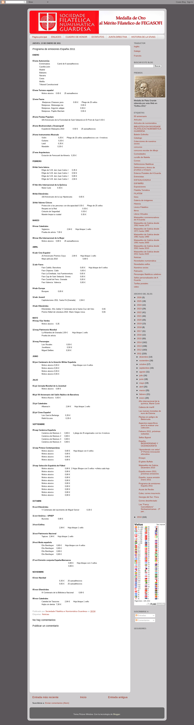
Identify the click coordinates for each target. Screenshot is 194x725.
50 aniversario (140, 116)
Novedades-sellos (142, 264)
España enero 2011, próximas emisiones (149, 472)
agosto (142, 372)
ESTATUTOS (98, 37)
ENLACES (56, 37)
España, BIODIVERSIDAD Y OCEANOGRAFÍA (148, 443)
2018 (139, 327)
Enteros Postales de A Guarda (147, 173)
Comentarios (143, 620)
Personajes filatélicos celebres (147, 274)
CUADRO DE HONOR (76, 37)
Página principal (39, 37)
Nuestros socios (141, 268)
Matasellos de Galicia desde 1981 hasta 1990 (146, 235)
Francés (137, 56)
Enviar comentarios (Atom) (57, 703)
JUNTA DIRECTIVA (118, 37)
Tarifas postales (141, 283)
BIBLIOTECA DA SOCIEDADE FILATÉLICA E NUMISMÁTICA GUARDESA (147, 129)
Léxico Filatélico (141, 207)
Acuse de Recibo (146, 489)
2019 (139, 324)
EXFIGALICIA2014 (142, 180)
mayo (142, 383)
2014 (139, 342)
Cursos (137, 161)
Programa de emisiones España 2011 (149, 484)
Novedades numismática (145, 261)
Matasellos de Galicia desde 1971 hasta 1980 (146, 230)
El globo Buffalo (146, 462)
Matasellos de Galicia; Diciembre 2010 (148, 466)
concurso (138, 147)
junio (141, 379)
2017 (139, 331)
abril (141, 387)
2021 (139, 316)
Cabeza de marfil (146, 407)
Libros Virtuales (141, 214)
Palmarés (138, 271)
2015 (139, 338)
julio (141, 375)
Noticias (45, 614)
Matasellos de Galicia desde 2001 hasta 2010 (146, 247)
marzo (142, 390)
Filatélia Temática (142, 190)
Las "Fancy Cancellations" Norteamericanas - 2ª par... (149, 507)
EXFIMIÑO (139, 183)
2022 (139, 312)
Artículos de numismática (145, 123)
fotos (136, 197)
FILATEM (138, 193)
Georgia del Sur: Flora (149, 497)
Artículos (138, 120)
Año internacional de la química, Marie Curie (149, 402)
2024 (139, 305)
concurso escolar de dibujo (146, 150)
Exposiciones (140, 187)
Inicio (83, 697)
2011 (139, 354)
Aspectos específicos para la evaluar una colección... (148, 425)
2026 (139, 297)
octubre (143, 364)
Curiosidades (140, 154)
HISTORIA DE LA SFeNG (143, 37)
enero (142, 398)
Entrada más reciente (45, 697)
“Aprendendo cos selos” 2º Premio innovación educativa (149, 452)
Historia (137, 204)
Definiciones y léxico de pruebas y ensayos (144, 168)
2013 (139, 346)
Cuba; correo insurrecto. (150, 493)
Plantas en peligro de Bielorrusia (148, 418)
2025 (139, 301)
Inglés (136, 46)
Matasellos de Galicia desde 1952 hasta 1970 (146, 224)
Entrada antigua (118, 697)
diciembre (144, 357)
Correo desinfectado (148, 501)
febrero (142, 394)
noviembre (144, 361)
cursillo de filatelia (142, 157)
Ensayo (142, 458)
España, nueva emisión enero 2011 (149, 478)
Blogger (116, 714)
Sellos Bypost (145, 437)
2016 (139, 335)
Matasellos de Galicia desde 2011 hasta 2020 (146, 253)
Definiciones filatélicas (144, 164)
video (136, 287)
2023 (139, 309)
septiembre (144, 368)
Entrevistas (139, 177)
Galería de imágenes (143, 200)
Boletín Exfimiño (141, 134)
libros (136, 211)
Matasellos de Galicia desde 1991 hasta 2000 (146, 241)
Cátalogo (138, 138)
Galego (137, 51)
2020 (139, 320)
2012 (139, 350)
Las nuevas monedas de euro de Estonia (150, 412)
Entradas (141, 615)
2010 (139, 517)
